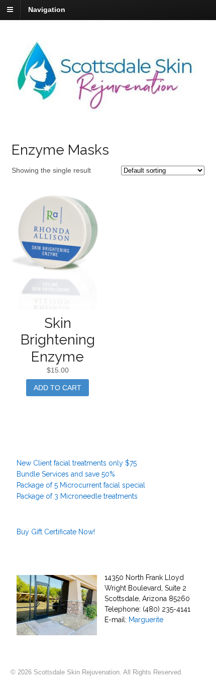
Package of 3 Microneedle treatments (77, 496)
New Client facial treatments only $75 (77, 463)
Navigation (46, 10)
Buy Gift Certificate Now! (56, 532)
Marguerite (146, 620)
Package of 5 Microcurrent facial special (81, 485)
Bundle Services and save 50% (66, 474)
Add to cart (57, 388)
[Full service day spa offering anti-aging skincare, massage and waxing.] (108, 106)
